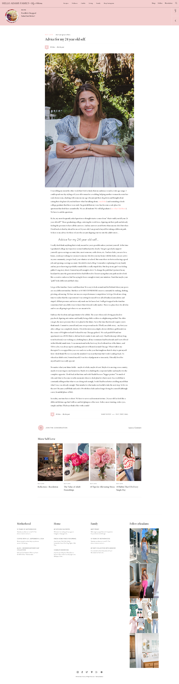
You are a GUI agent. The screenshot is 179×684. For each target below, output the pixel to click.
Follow (160, 3)
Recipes (66, 3)
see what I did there (118, 209)
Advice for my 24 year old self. (65, 39)
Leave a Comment (135, 428)
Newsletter (169, 3)
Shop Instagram (109, 3)
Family (98, 3)
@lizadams (143, 524)
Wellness (75, 3)
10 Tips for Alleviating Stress (102, 487)
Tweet (122, 414)
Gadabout (101, 676)
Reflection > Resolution (48, 487)
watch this (102, 202)
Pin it (117, 414)
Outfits (83, 3)
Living (91, 3)
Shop (153, 3)
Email (126, 414)
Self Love (49, 35)
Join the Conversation (53, 428)
